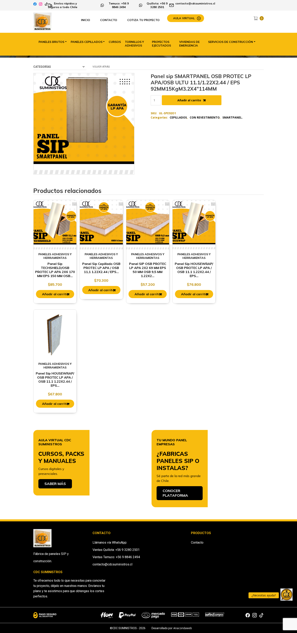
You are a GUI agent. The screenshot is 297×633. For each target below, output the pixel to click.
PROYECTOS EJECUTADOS (161, 43)
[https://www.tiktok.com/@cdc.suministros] (46, 4)
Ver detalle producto (55, 229)
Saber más (55, 483)
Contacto (108, 20)
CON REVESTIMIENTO (205, 117)
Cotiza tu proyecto (143, 20)
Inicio (85, 20)
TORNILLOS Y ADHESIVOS (134, 43)
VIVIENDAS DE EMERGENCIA (189, 43)
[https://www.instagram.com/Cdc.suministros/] (40, 4)
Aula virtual (184, 18)
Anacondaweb (182, 628)
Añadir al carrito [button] (55, 294)
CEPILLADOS (178, 117)
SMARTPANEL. (232, 117)
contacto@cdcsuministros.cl (112, 564)
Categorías (42, 66)
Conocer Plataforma (175, 493)
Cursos (115, 42)
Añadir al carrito (189, 100)
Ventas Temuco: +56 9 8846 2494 (116, 557)
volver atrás (101, 66)
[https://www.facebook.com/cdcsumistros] (35, 4)
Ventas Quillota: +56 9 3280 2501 (116, 550)
